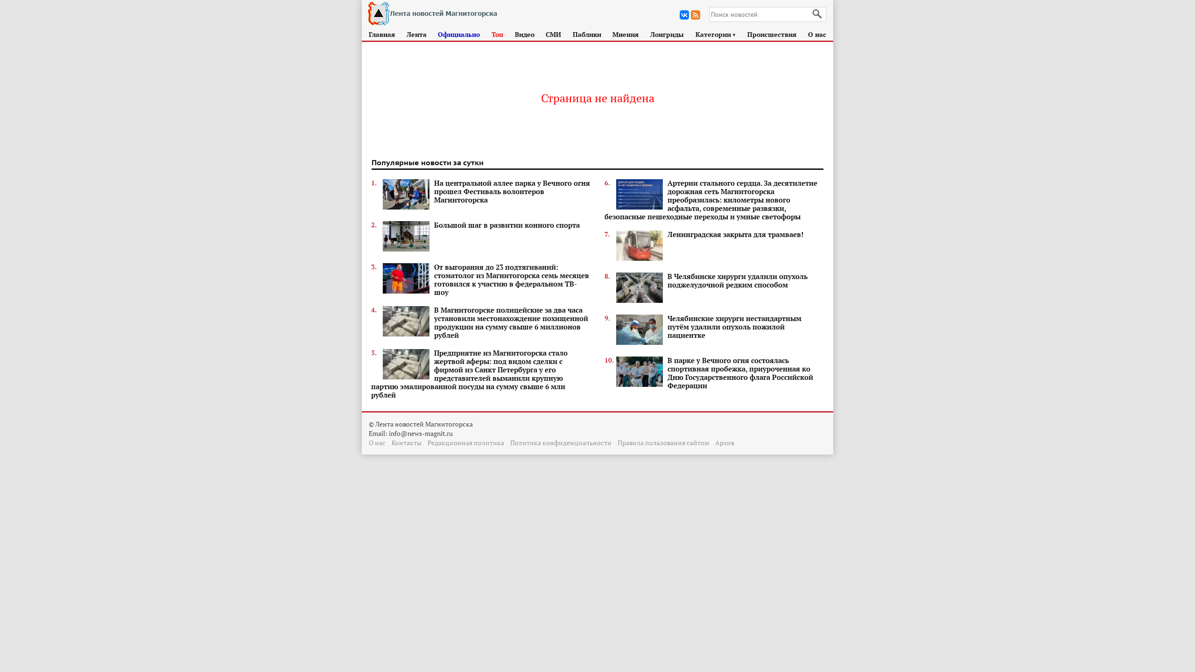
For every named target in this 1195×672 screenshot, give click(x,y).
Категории (716, 34)
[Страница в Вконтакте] (684, 15)
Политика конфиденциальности (561, 442)
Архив (724, 442)
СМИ (553, 34)
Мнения (625, 34)
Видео (524, 34)
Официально (459, 34)
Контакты (407, 442)
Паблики (587, 34)
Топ (497, 34)
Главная (382, 34)
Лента (417, 34)
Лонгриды (667, 34)
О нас (817, 34)
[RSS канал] (695, 15)
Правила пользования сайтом (663, 442)
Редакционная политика (466, 442)
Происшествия (771, 34)
